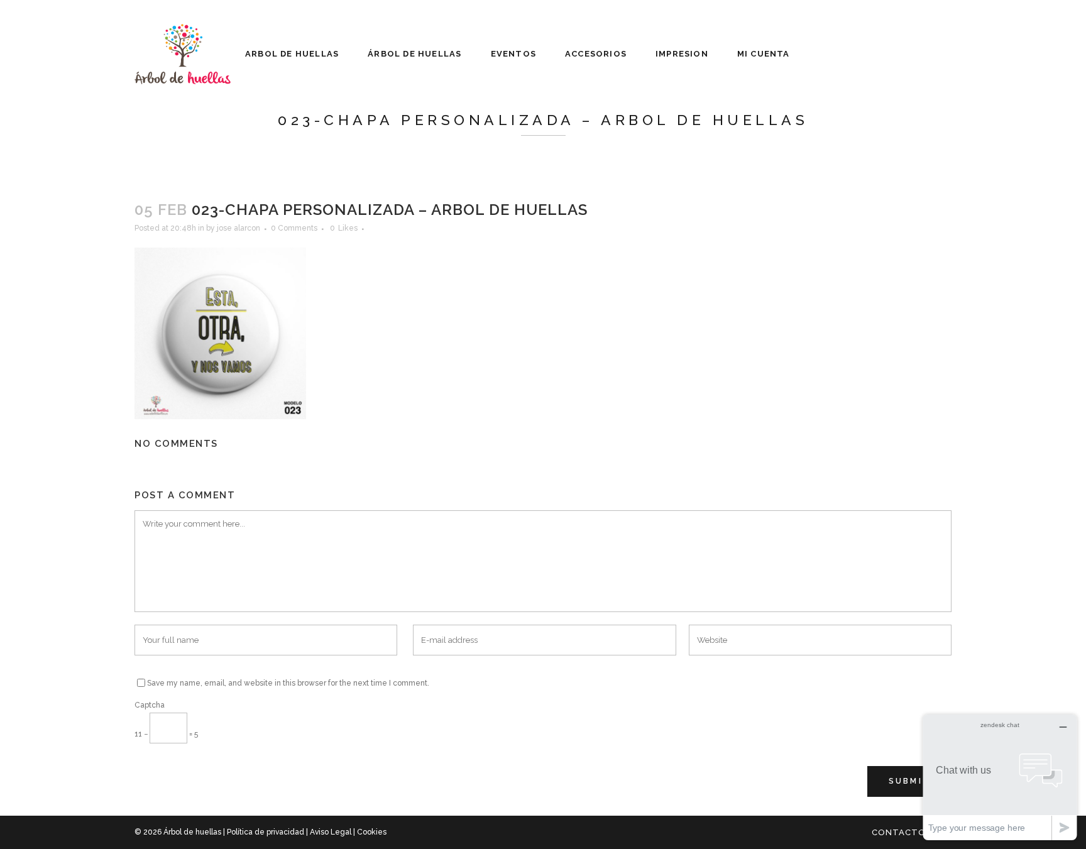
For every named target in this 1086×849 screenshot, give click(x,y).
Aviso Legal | (333, 832)
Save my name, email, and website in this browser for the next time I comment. (288, 683)
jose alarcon (238, 228)
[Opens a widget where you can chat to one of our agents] (1000, 777)
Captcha (149, 705)
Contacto (899, 832)
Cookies (372, 832)
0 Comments (294, 228)
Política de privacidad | (268, 832)
